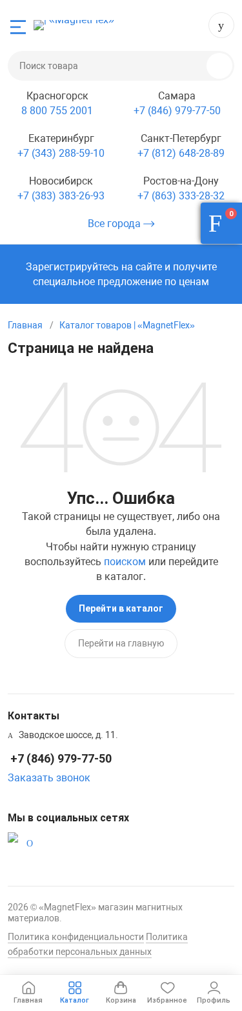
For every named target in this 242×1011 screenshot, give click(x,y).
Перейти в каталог (121, 608)
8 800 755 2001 (57, 111)
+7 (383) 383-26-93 (61, 196)
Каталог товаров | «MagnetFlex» (127, 325)
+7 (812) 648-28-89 (181, 153)
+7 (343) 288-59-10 (61, 153)
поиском (125, 562)
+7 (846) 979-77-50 (221, 25)
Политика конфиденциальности (76, 937)
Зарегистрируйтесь (72, 267)
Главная (25, 325)
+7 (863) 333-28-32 (181, 196)
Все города (115, 223)
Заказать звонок (49, 778)
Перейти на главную (121, 643)
